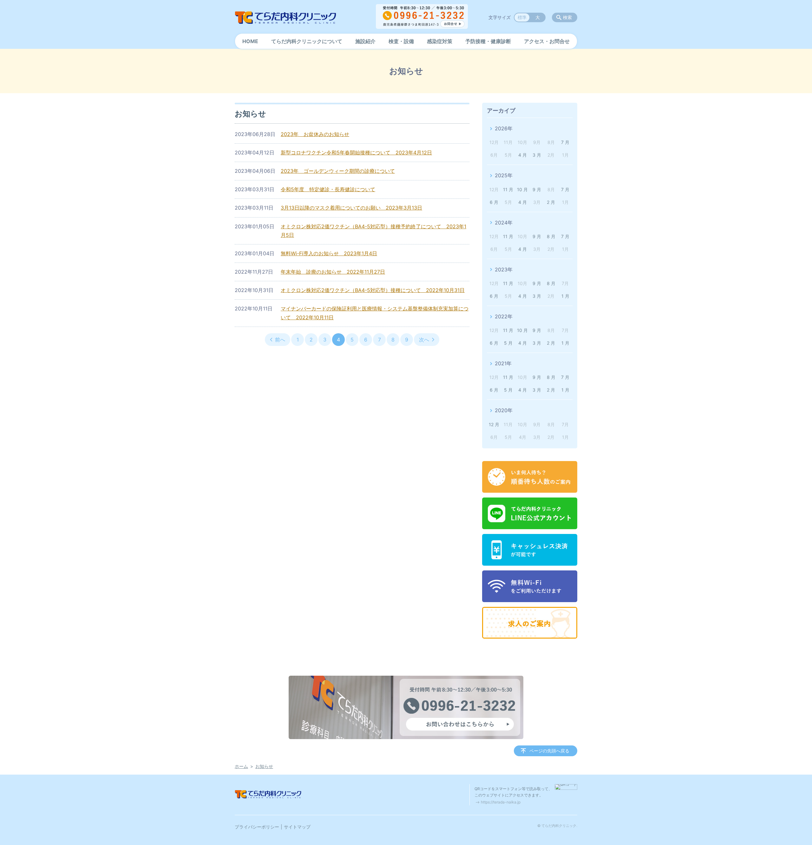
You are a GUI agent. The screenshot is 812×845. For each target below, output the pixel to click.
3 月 (537, 155)
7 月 (565, 142)
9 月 (537, 189)
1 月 (565, 296)
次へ (424, 339)
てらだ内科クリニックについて (306, 41)
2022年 (504, 316)
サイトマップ (297, 826)
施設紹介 (365, 41)
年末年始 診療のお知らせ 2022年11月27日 (333, 272)
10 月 (522, 189)
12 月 (494, 424)
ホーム (241, 766)
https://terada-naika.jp (501, 802)
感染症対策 (439, 41)
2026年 (504, 128)
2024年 (504, 222)
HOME (250, 41)
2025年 (504, 175)
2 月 (551, 202)
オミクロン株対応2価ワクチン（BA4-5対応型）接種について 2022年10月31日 (373, 290)
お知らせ (264, 766)
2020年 (504, 410)
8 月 (551, 236)
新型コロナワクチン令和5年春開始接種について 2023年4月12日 (356, 152)
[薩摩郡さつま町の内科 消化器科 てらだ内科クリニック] (285, 17)
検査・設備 (401, 41)
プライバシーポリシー (257, 826)
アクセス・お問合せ (547, 41)
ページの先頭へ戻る (549, 750)
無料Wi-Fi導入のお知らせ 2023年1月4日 (329, 253)
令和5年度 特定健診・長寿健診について (328, 189)
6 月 (494, 202)
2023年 (504, 269)
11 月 (508, 189)
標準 (522, 17)
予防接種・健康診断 (488, 41)
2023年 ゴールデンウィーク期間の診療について (338, 171)
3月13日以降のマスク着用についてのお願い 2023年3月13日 (351, 208)
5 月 (508, 343)
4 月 (522, 155)
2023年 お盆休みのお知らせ (315, 134)
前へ (280, 339)
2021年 (503, 363)
